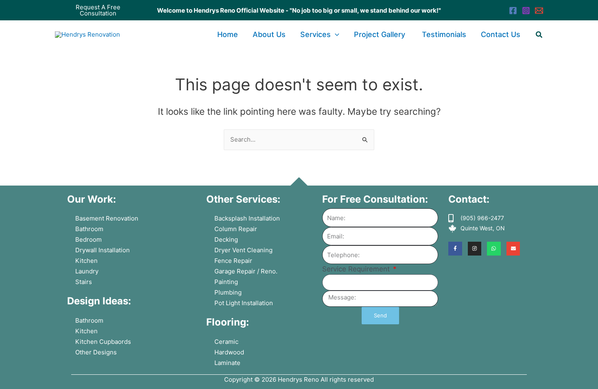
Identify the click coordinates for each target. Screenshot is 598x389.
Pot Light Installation (243, 303)
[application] (335, 34)
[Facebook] (513, 11)
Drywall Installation (102, 250)
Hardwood (229, 352)
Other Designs (96, 352)
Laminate (227, 363)
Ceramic (226, 341)
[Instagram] (526, 11)
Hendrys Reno (298, 379)
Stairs (83, 282)
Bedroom (88, 239)
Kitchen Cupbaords (103, 341)
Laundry (86, 271)
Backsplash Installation (247, 218)
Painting (226, 282)
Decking (226, 239)
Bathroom (89, 229)
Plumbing (228, 292)
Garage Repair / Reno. (245, 271)
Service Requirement (357, 269)
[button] (98, 10)
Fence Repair (233, 260)
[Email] (539, 11)
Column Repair (235, 229)
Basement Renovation (106, 218)
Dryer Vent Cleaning (243, 250)
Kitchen (86, 260)
